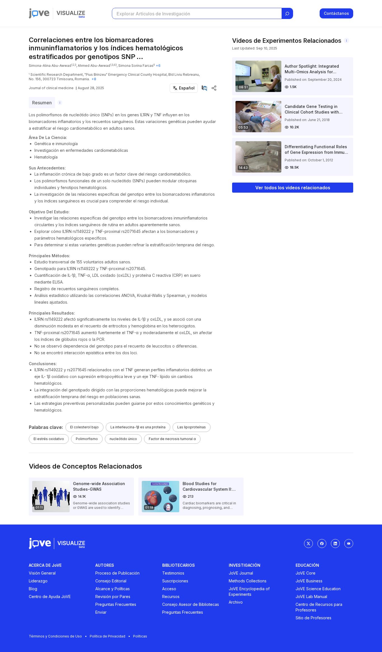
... (139, 57)
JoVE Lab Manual (311, 596)
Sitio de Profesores (313, 617)
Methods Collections (248, 580)
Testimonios (173, 573)
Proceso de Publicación (117, 573)
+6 (158, 65)
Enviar (101, 612)
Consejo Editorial (110, 580)
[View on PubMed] (204, 88)
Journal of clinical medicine (51, 88)
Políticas (140, 636)
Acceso (169, 588)
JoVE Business (309, 580)
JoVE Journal (241, 573)
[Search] (287, 13)
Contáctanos (336, 13)
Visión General (42, 573)
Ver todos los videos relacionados (292, 187)
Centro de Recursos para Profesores (319, 607)
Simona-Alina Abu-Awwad (50, 65)
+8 (93, 79)
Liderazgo (38, 580)
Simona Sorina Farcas (136, 65)
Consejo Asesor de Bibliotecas (190, 604)
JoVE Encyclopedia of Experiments (249, 591)
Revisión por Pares (112, 596)
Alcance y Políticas (112, 588)
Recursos (171, 596)
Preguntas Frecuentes (115, 604)
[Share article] (214, 88)
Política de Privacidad (107, 636)
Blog (33, 588)
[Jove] (39, 13)
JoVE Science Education (318, 588)
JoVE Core (305, 573)
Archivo (236, 602)
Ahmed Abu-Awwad (94, 65)
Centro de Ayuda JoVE (50, 596)
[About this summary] (59, 102)
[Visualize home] (70, 13)
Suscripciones (175, 580)
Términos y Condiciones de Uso (55, 636)
